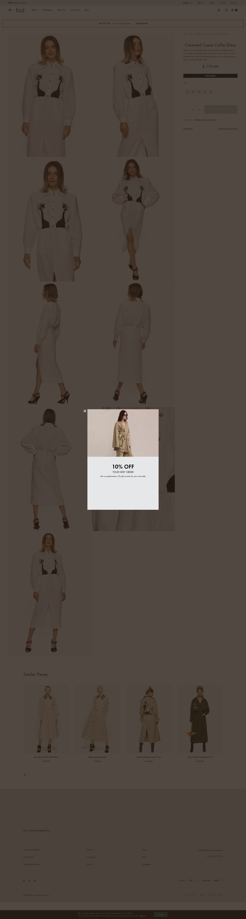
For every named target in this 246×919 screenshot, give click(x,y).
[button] (85, 411)
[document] (123, 459)
